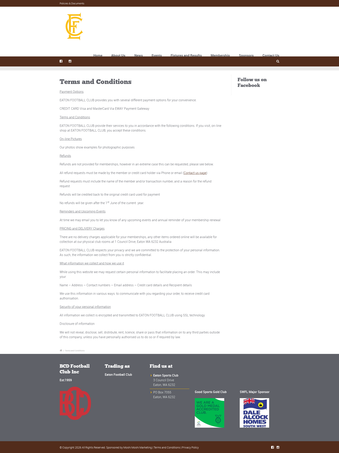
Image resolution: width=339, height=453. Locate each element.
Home (97, 55)
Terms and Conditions (167, 447)
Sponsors (246, 55)
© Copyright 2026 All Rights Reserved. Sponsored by (91, 447)
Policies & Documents (72, 3)
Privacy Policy (190, 447)
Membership (220, 55)
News (138, 55)
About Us (118, 55)
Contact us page (195, 173)
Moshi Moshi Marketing (137, 447)
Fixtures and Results (186, 55)
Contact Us (270, 55)
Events (157, 55)
